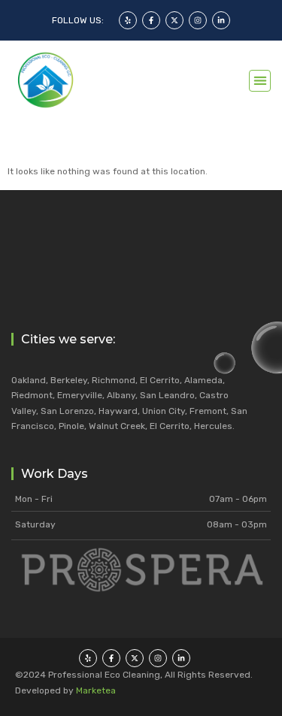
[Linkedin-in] (221, 20)
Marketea (96, 690)
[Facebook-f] (151, 20)
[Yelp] (128, 20)
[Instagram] (198, 20)
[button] (260, 81)
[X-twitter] (174, 20)
